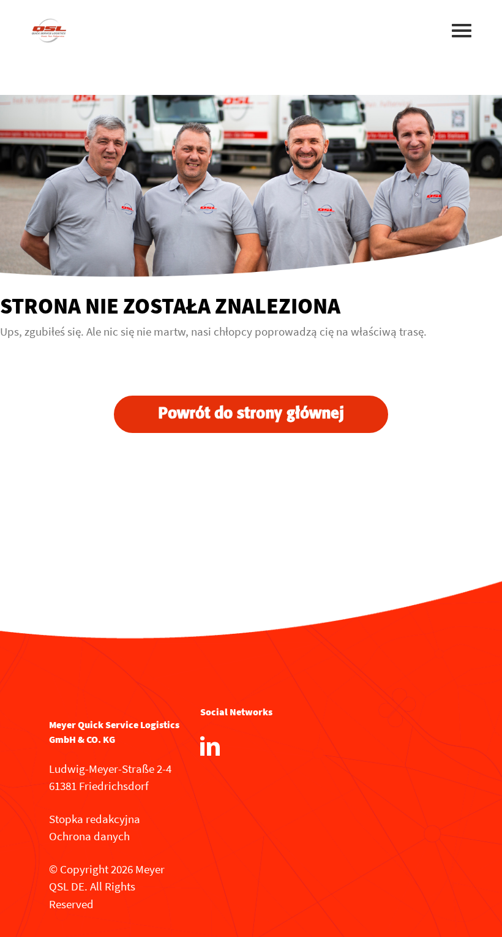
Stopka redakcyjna (94, 818)
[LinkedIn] (210, 746)
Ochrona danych (89, 836)
